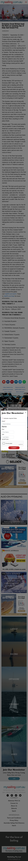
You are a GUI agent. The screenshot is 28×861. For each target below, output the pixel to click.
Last (3, 434)
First (3, 429)
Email (3, 421)
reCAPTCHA (5, 439)
